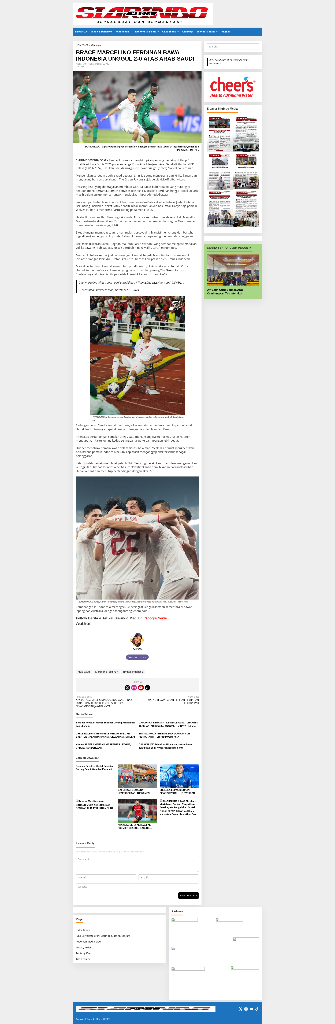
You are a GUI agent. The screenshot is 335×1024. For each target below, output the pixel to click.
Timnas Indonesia (133, 671)
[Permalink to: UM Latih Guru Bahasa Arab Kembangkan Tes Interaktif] (233, 270)
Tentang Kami (84, 953)
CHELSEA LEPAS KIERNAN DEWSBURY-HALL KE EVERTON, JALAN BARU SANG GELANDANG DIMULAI (105, 735)
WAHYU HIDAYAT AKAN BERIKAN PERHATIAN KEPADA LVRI (173, 700)
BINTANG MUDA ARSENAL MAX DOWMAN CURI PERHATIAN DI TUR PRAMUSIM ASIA (165, 735)
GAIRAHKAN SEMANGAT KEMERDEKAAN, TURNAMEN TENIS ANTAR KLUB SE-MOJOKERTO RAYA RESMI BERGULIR (168, 724)
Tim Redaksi (83, 959)
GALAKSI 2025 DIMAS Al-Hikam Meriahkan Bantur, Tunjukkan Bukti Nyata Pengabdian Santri (166, 746)
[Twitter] (127, 687)
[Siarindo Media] (143, 13)
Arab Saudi (84, 671)
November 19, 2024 (127, 290)
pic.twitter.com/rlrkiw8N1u (168, 282)
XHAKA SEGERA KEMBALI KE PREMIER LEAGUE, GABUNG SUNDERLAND (103, 746)
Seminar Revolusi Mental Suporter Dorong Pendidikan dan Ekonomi (105, 724)
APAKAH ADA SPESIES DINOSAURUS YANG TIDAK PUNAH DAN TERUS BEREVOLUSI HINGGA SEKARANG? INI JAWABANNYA (104, 701)
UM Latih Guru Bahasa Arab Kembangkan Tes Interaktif (225, 291)
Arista (137, 648)
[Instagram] (134, 687)
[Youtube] (141, 687)
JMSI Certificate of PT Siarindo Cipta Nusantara (228, 61)
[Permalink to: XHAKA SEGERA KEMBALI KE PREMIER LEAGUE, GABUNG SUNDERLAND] (137, 810)
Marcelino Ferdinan (106, 671)
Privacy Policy (83, 947)
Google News (156, 618)
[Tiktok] (147, 687)
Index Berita (83, 930)
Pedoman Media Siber (89, 941)
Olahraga (80, 66)
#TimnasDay (143, 282)
